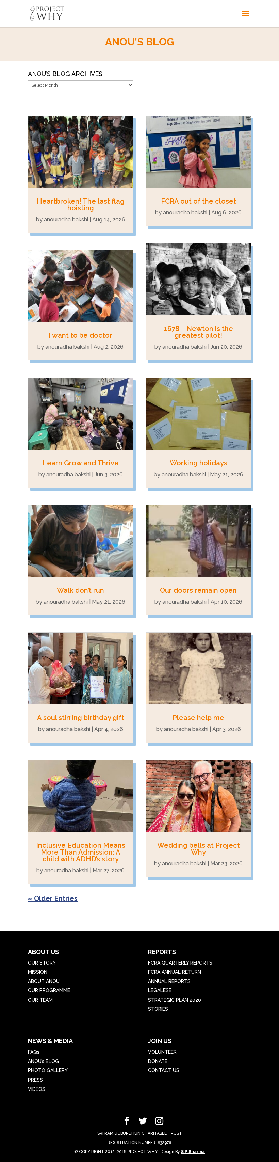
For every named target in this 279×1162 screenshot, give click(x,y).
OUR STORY (42, 963)
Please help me (198, 718)
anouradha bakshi (66, 219)
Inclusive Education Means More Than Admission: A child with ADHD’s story (80, 852)
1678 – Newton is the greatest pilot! (198, 331)
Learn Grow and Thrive (81, 463)
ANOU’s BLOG (43, 1061)
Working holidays (198, 463)
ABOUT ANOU (44, 981)
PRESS (35, 1080)
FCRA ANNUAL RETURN (174, 972)
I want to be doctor (80, 335)
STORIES (158, 1009)
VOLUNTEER (162, 1052)
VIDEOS (36, 1089)
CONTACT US (163, 1070)
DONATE (157, 1061)
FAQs (33, 1052)
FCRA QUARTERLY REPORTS (180, 963)
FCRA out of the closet (198, 201)
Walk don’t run (80, 590)
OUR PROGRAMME (49, 990)
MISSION (37, 972)
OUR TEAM (40, 1000)
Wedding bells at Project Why (198, 848)
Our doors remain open (198, 590)
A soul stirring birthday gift (80, 718)
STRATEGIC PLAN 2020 (174, 1000)
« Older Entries (53, 898)
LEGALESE (159, 990)
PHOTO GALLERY (48, 1070)
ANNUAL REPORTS (169, 981)
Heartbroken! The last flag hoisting (81, 204)
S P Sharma (193, 1151)
